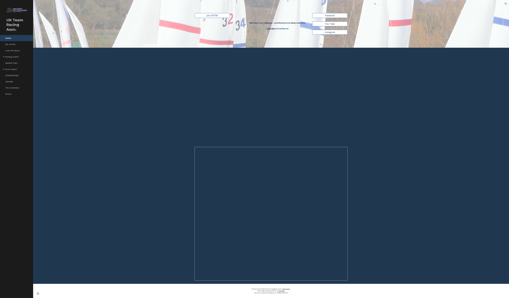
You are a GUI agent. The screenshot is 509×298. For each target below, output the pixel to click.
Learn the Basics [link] (12, 50)
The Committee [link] (12, 87)
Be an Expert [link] (11, 69)
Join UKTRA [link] (10, 44)
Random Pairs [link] (11, 63)
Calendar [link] (9, 81)
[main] (277, 22)
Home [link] (8, 38)
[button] (506, 4)
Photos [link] (8, 94)
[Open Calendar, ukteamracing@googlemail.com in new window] (342, 150)
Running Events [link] (12, 56)
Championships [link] (12, 75)
